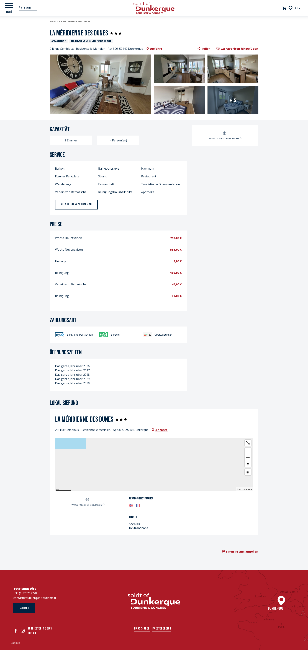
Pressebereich (161, 628)
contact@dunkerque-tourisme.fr (34, 598)
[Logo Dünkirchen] (154, 601)
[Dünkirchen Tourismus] (154, 8)
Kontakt (24, 608)
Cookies (15, 642)
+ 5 (232, 100)
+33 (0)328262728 (25, 593)
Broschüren (142, 628)
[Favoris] (290, 8)
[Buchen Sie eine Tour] (284, 8)
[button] (298, 8)
